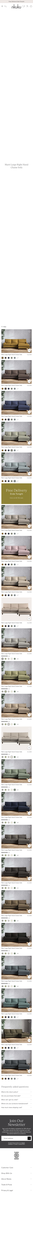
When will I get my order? (9, 1100)
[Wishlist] (23, 6)
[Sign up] (29, 1138)
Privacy (16, 1144)
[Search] (5, 6)
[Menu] (2, 6)
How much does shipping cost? (11, 1107)
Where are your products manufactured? (14, 1103)
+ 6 (17, 659)
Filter (4, 327)
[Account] (27, 6)
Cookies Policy (22, 1144)
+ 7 (17, 358)
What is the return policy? (9, 1092)
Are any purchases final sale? (11, 1096)
